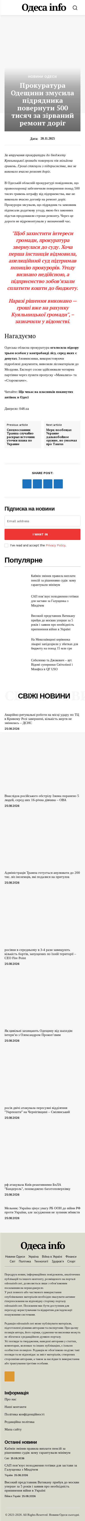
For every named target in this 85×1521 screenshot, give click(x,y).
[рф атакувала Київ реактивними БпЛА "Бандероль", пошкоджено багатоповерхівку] (42, 1152)
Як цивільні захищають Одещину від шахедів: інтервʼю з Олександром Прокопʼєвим (39, 1033)
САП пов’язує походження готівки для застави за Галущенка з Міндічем (55, 601)
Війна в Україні (12, 1496)
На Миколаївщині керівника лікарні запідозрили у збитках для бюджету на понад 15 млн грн (54, 644)
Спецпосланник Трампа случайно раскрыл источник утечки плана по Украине (21, 437)
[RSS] (10, 1376)
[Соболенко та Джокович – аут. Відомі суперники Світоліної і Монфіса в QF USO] (16, 665)
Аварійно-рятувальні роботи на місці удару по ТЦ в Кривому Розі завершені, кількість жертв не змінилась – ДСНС (42, 719)
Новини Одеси (42, 76)
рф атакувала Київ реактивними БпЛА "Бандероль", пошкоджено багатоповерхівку (37, 1187)
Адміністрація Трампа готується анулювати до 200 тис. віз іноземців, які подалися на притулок (42, 875)
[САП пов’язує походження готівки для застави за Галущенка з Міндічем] (16, 601)
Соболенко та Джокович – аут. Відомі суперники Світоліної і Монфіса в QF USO (52, 665)
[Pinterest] (47, 483)
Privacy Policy (55, 545)
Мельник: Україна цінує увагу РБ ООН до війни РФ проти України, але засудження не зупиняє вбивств (42, 1210)
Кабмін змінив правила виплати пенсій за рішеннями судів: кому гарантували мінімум (53, 580)
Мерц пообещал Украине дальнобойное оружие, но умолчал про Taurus (61, 437)
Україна (9, 1475)
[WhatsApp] (58, 483)
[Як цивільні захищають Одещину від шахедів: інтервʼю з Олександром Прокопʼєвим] (42, 998)
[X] (37, 483)
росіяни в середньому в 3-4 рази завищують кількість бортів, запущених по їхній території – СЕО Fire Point (40, 954)
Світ (7, 1458)
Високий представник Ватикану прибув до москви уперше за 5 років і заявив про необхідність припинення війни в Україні (42, 1486)
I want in (40, 534)
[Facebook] (27, 483)
